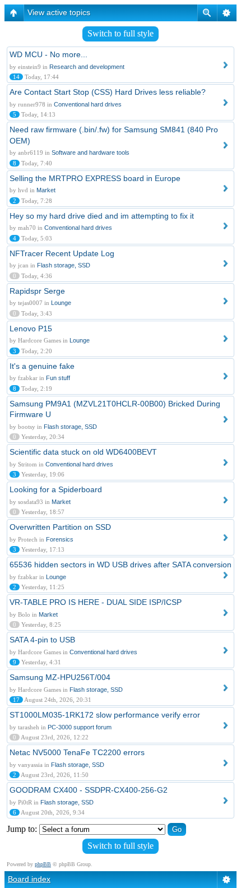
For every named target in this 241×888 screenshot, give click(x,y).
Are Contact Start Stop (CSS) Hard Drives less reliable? (108, 91)
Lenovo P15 (31, 328)
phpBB (43, 864)
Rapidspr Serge (37, 290)
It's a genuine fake (42, 366)
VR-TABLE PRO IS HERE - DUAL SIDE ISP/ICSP (96, 602)
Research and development (86, 66)
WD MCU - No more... (48, 54)
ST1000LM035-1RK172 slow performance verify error (105, 714)
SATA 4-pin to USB (42, 639)
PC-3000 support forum (80, 727)
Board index (29, 879)
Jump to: (22, 829)
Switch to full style (120, 33)
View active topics (58, 12)
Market (45, 190)
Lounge (61, 302)
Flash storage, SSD (63, 265)
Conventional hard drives (88, 104)
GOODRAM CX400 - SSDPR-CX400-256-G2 (89, 789)
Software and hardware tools (90, 152)
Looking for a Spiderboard (56, 489)
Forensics (59, 539)
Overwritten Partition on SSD (60, 526)
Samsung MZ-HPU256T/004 (60, 677)
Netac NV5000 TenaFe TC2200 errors (77, 752)
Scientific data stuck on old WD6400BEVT (83, 451)
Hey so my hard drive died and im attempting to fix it (102, 215)
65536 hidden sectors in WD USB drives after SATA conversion (120, 564)
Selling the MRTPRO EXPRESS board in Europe (95, 178)
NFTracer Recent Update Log (62, 253)
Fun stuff (58, 377)
